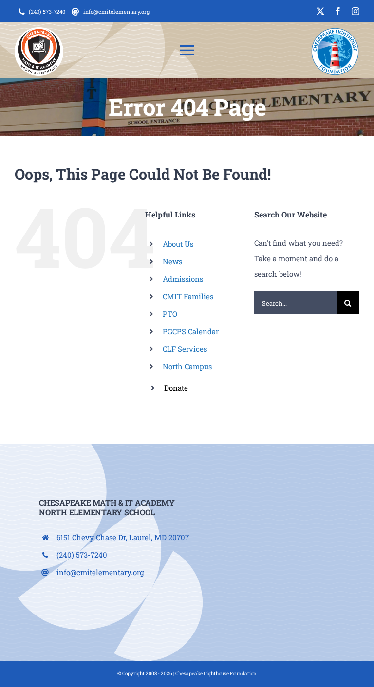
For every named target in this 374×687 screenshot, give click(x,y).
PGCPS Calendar (191, 331)
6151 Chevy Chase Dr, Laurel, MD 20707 (122, 537)
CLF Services (185, 349)
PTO (170, 314)
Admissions (183, 279)
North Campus (187, 366)
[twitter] (320, 11)
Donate (176, 388)
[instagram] (355, 11)
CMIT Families (188, 296)
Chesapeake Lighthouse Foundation (216, 673)
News (172, 261)
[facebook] (338, 11)
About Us (178, 244)
